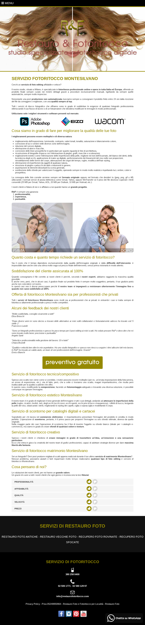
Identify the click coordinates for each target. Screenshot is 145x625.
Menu (9, 3)
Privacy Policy (33, 604)
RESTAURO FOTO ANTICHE (20, 536)
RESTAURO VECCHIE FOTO (58, 536)
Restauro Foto (112, 604)
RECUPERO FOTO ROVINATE (98, 536)
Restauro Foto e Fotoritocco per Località (83, 604)
